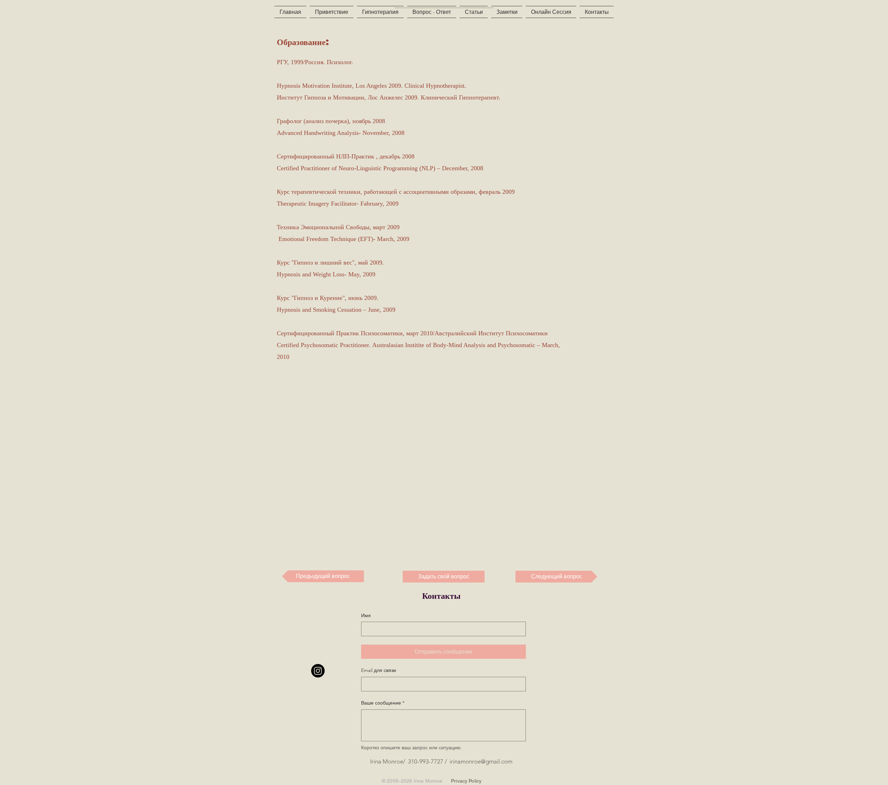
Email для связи (378, 670)
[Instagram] (318, 671)
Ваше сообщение (382, 703)
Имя (366, 615)
